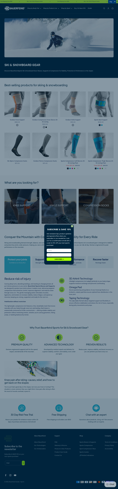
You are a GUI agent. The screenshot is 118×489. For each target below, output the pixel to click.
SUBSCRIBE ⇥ (59, 259)
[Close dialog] (72, 226)
